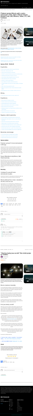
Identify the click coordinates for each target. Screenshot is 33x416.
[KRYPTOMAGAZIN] (5, 397)
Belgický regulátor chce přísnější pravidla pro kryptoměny (10, 123)
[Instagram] (25, 8)
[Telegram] (26, 8)
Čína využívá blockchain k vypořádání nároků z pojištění (10, 134)
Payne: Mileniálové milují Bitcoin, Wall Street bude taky (9, 81)
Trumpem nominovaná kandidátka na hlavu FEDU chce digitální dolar (11, 129)
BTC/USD (9, 48)
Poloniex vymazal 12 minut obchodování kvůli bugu (9, 101)
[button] (31, 8)
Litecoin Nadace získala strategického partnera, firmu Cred (10, 77)
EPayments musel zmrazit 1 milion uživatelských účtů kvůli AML (11, 126)
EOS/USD (12, 48)
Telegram (11, 405)
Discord (11, 401)
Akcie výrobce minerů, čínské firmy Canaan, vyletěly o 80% (10, 95)
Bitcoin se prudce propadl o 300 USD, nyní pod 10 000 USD (10, 69)
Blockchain (2, 9)
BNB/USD (8, 49)
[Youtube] (30, 8)
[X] (29, 8)
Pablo (11, 233)
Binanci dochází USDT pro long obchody (7, 106)
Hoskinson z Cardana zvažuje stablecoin (7, 80)
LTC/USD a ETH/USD (17, 48)
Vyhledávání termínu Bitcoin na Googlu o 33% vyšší (9, 75)
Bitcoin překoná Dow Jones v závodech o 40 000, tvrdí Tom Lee (11, 90)
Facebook (11, 402)
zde (1, 52)
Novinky (8, 9)
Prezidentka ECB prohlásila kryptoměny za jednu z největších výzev (11, 124)
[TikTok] (27, 8)
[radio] (8, 199)
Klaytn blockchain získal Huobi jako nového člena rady (9, 137)
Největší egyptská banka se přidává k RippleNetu (9, 103)
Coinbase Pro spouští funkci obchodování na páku (9, 112)
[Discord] (22, 8)
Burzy (10, 9)
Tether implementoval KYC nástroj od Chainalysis (9, 78)
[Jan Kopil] (2, 20)
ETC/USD (2, 49)
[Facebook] (23, 8)
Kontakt (2, 403)
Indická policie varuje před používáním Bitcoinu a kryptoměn (10, 121)
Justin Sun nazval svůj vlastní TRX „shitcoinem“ (8, 72)
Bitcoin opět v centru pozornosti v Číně (7, 70)
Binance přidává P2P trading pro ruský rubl (8, 100)
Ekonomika (13, 9)
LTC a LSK (5, 49)
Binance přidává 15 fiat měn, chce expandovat (8, 110)
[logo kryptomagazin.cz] (5, 1)
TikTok (11, 406)
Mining (5, 9)
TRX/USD (12, 49)
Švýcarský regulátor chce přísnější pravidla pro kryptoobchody (11, 117)
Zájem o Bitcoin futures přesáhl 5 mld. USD (8, 86)
